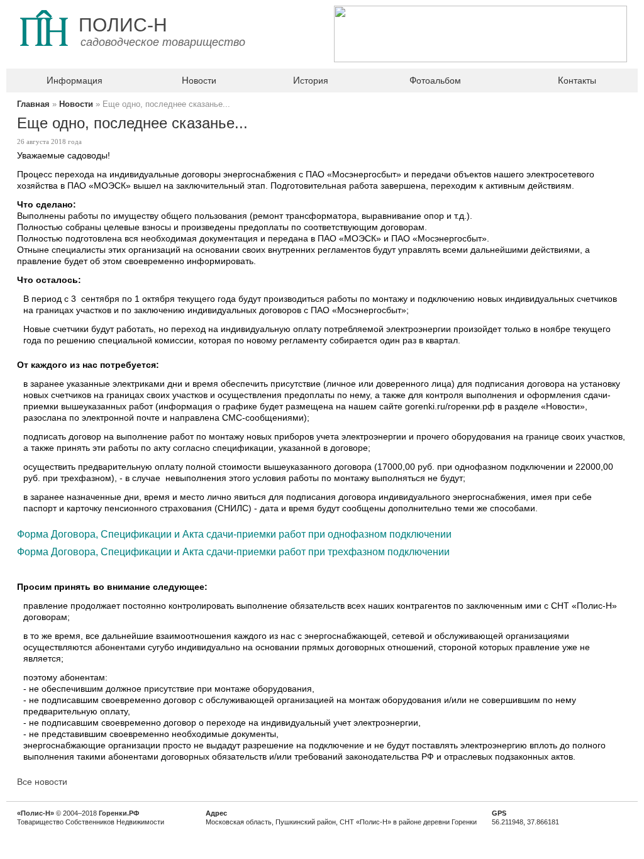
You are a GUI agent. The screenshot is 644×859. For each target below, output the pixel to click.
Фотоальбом (435, 80)
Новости (199, 80)
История (310, 80)
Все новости (42, 782)
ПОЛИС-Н (123, 24)
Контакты (577, 80)
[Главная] (44, 59)
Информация (75, 80)
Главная (33, 104)
